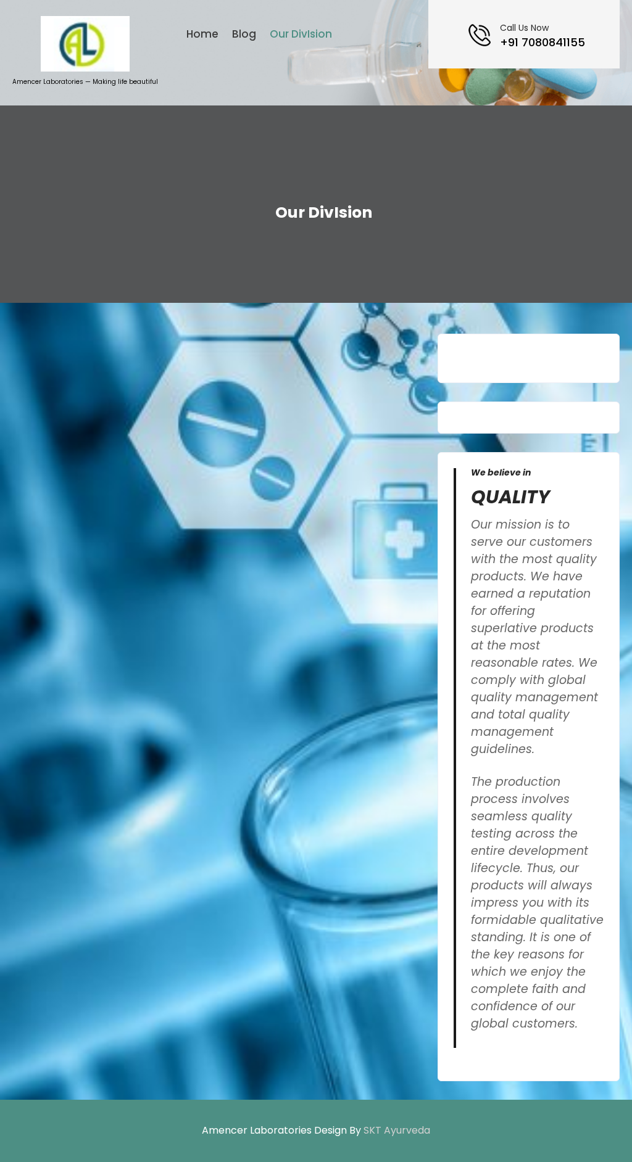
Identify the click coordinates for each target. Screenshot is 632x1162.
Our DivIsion (301, 34)
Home (202, 34)
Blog (244, 34)
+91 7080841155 (542, 42)
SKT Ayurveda (397, 1130)
